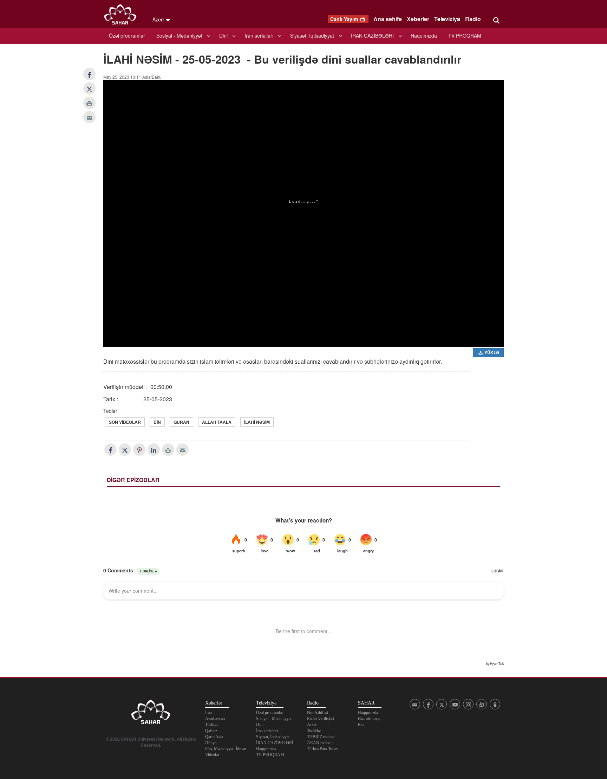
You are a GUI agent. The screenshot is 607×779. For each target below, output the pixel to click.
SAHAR (122, 16)
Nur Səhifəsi (317, 712)
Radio (473, 19)
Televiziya (447, 19)
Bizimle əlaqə (369, 718)
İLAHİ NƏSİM (257, 422)
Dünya (210, 742)
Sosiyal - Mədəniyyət (179, 35)
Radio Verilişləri (320, 718)
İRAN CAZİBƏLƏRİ (372, 35)
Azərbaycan (215, 718)
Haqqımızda (424, 35)
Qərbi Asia (214, 736)
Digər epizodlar (133, 480)
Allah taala (216, 422)
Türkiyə (211, 724)
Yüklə (491, 352)
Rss (361, 724)
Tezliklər (314, 730)
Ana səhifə (387, 19)
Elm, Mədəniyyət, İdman (225, 748)
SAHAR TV (150, 714)
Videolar (212, 754)
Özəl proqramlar (127, 35)
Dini (223, 35)
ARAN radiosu (320, 742)
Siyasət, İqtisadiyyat (312, 35)
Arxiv (312, 724)
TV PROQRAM (464, 35)
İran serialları (258, 35)
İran (208, 712)
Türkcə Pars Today (322, 748)
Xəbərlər (418, 19)
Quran (181, 422)
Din (157, 422)
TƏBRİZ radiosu (321, 736)
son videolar (125, 422)
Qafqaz (211, 730)
